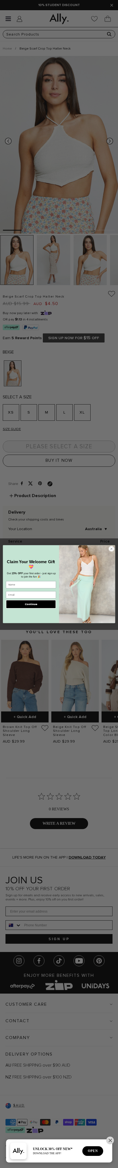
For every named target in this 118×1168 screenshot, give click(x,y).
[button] (110, 1140)
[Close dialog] (111, 548)
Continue (31, 604)
